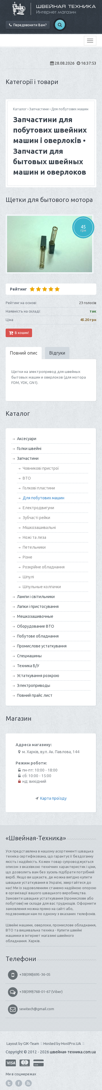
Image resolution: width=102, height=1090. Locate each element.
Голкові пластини (39, 488)
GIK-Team (31, 1043)
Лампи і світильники (36, 596)
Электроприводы (33, 685)
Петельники (34, 547)
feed (28, 1083)
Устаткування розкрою (38, 675)
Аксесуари (26, 438)
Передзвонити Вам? (29, 25)
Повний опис (23, 352)
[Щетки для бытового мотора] (51, 244)
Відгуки (57, 352)
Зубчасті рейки (36, 517)
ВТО (27, 478)
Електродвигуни (38, 508)
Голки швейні (29, 448)
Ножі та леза (34, 537)
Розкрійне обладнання (44, 567)
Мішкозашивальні (39, 527)
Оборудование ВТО (35, 626)
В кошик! (21, 333)
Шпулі (28, 577)
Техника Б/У (28, 665)
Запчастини (39, 109)
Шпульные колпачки (42, 586)
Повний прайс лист (34, 695)
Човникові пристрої (41, 468)
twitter (9, 1083)
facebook (18, 1083)
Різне (27, 557)
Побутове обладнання (38, 636)
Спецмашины (29, 656)
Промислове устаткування (42, 646)
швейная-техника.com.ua (73, 1052)
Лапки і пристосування (38, 606)
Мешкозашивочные (35, 616)
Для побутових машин (69, 109)
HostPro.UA (71, 1043)
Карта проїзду (53, 798)
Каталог (20, 109)
